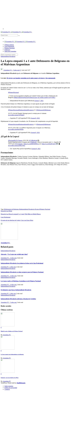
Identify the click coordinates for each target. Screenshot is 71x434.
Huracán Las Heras (6, 211)
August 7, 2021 (38, 100)
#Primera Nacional (44, 209)
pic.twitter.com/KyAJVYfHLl (46, 97)
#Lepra (37, 209)
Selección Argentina (10, 51)
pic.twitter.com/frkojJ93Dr (15, 129)
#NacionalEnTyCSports (15, 140)
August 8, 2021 (35, 118)
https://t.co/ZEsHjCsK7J (49, 144)
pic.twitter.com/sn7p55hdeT (16, 115)
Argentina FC (5, 267)
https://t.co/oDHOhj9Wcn (31, 144)
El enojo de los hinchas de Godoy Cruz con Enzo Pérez (17, 220)
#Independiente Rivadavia (27, 209)
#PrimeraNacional (13, 92)
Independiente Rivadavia (8, 56)
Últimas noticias (9, 45)
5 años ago (16, 70)
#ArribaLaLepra (32, 97)
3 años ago (13, 302)
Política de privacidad (10, 387)
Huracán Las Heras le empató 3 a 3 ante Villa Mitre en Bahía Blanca (21, 214)
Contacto (7, 389)
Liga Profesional (9, 46)
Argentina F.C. (8, 70)
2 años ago (13, 267)
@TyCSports (18, 144)
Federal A (7, 49)
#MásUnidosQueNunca (21, 97)
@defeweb (33, 142)
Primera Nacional (9, 48)
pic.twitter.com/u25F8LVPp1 (16, 145)
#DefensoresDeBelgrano (43, 110)
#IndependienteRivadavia (26, 110)
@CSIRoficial (33, 140)
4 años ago (13, 258)
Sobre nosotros (8, 386)
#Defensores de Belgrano (11, 209)
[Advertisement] (35, 14)
